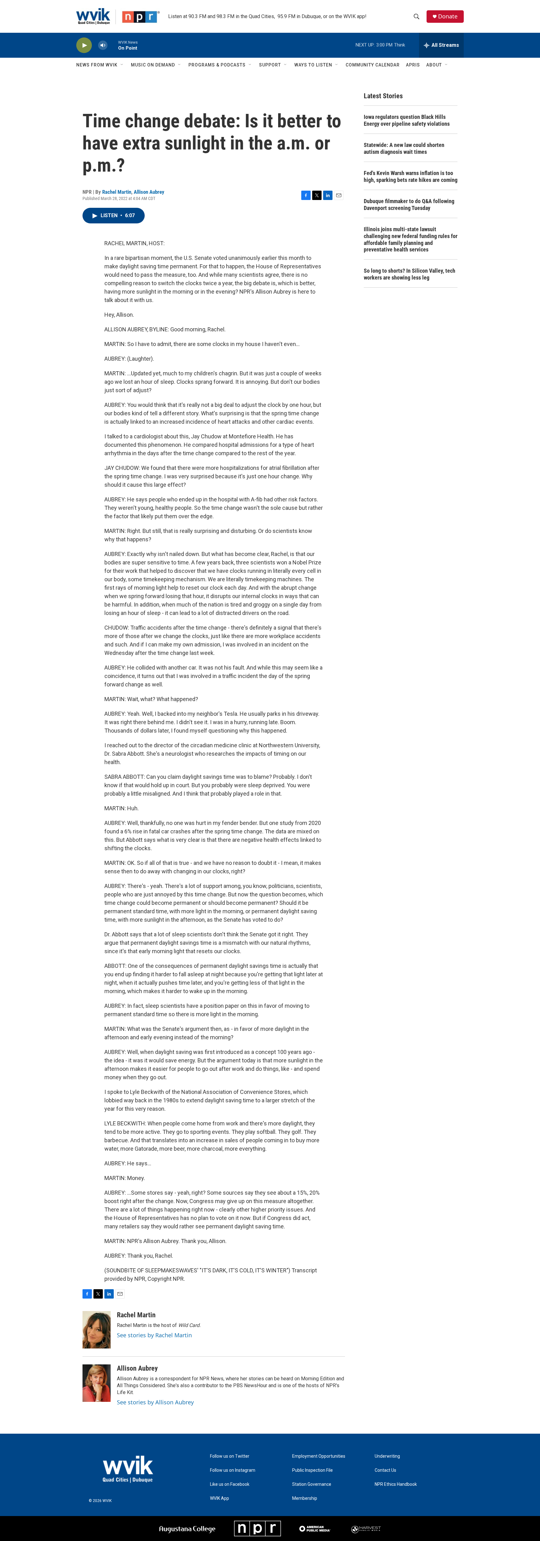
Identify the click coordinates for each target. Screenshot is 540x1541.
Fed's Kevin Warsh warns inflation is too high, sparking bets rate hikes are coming (411, 176)
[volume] (103, 45)
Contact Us (385, 1470)
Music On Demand (153, 64)
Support (270, 64)
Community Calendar (373, 64)
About (434, 64)
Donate (448, 16)
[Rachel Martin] (96, 1329)
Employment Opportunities (318, 1456)
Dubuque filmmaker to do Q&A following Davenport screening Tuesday (409, 204)
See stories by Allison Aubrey (155, 1402)
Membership (304, 1498)
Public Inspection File (312, 1470)
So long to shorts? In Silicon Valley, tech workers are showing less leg (409, 274)
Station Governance (311, 1484)
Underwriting (387, 1456)
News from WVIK (97, 64)
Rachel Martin (116, 192)
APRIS (413, 64)
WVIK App (219, 1498)
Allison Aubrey (149, 192)
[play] (84, 45)
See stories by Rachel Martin (154, 1335)
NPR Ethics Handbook (396, 1484)
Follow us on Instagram (232, 1470)
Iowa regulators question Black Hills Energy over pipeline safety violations (407, 120)
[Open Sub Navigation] (122, 64)
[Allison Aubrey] (96, 1383)
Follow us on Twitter (229, 1456)
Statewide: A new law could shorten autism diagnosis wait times (404, 148)
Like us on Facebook (229, 1484)
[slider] (113, 45)
